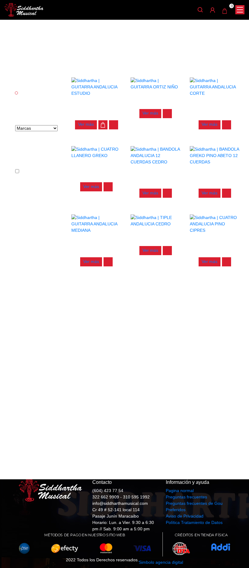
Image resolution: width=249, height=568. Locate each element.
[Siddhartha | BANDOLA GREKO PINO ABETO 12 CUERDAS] (215, 155)
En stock (30, 171)
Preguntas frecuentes (186, 496)
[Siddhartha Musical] (24, 9)
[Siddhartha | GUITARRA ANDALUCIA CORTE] (215, 86)
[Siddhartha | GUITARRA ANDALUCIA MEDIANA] (96, 223)
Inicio (110, 36)
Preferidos (176, 509)
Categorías (30, 81)
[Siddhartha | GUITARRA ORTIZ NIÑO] (156, 83)
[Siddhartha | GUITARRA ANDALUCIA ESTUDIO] (96, 86)
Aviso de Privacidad (184, 516)
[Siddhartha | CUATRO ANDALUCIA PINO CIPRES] (215, 223)
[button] (113, 124)
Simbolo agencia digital (161, 562)
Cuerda (28, 93)
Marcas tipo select (32, 115)
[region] (124, 381)
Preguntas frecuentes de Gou (194, 503)
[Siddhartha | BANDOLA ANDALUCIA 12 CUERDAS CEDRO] (156, 155)
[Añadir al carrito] (102, 124)
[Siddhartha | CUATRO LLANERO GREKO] (96, 151)
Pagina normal (180, 490)
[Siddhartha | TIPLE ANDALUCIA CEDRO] (156, 220)
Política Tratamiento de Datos (194, 522)
